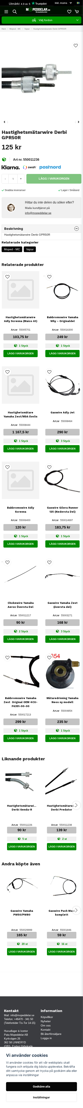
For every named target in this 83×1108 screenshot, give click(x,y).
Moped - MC (15, 29)
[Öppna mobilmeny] (6, 12)
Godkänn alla (41, 1086)
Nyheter (46, 1021)
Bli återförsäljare (51, 1033)
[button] (78, 3)
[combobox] (41, 20)
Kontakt (45, 1029)
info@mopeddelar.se (38, 213)
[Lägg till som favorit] (69, 12)
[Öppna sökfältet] (15, 12)
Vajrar (27, 29)
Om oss (46, 1025)
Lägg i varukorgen (20, 353)
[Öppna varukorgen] (77, 12)
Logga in (46, 1038)
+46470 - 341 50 (23, 1019)
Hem (4, 29)
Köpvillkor (47, 1017)
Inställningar (41, 1097)
